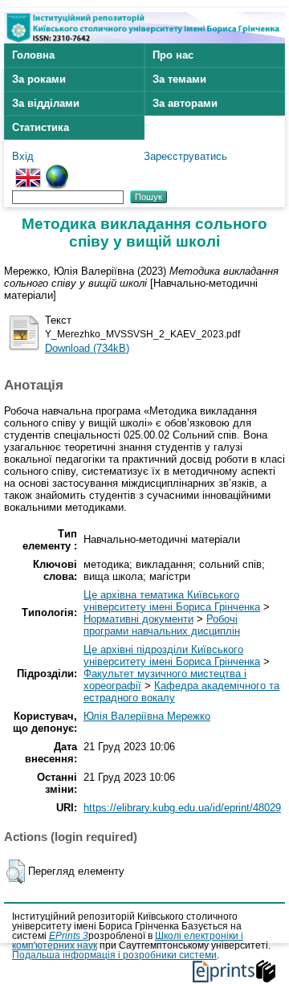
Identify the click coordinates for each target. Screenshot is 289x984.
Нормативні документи (138, 619)
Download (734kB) (87, 348)
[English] (28, 171)
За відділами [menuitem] (45, 103)
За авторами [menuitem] (185, 103)
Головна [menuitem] (33, 55)
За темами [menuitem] (179, 79)
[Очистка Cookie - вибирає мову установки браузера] (57, 171)
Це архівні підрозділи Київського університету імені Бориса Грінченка (171, 655)
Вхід (23, 156)
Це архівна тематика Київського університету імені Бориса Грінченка (171, 601)
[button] (15, 871)
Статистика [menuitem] (40, 127)
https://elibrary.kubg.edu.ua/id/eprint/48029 (182, 808)
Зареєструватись (185, 156)
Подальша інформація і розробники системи (114, 955)
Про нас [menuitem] (173, 55)
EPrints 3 (68, 936)
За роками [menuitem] (39, 79)
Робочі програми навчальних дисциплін (161, 625)
